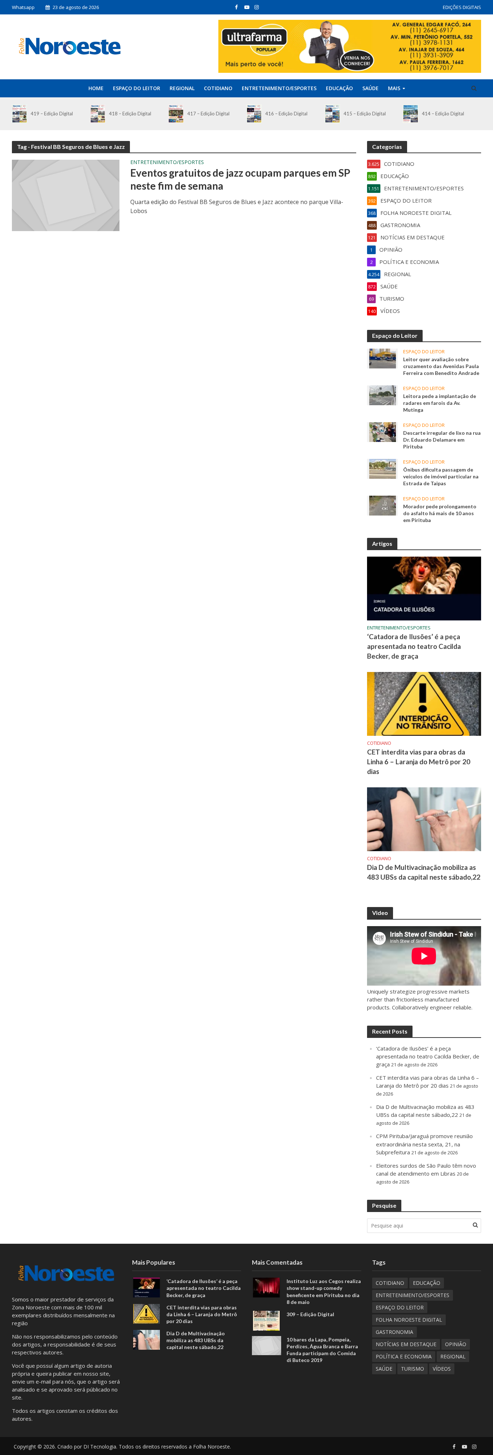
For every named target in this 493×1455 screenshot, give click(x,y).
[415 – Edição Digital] (332, 114)
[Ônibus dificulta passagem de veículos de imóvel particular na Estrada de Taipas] (382, 468)
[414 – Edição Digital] (410, 114)
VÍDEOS (442, 1368)
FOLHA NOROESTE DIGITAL (409, 1319)
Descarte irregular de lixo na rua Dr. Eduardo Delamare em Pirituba (442, 440)
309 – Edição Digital (310, 1314)
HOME (96, 88)
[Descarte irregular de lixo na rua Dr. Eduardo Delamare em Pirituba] (382, 431)
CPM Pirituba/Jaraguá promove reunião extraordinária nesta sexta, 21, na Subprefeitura (424, 1143)
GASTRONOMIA (394, 1331)
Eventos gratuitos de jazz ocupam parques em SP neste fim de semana (240, 179)
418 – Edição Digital (130, 113)
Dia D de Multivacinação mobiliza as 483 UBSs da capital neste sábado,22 (423, 872)
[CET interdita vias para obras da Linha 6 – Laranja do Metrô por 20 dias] (424, 703)
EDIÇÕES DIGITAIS (462, 7)
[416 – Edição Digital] (254, 114)
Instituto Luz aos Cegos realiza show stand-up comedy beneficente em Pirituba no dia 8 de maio (324, 1291)
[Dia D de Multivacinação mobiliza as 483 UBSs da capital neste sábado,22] (424, 818)
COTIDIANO (218, 88)
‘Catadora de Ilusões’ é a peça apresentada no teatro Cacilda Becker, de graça (414, 646)
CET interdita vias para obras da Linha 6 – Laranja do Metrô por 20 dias (418, 761)
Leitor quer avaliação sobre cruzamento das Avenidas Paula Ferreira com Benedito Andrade (441, 366)
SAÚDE (370, 88)
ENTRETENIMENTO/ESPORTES (279, 88)
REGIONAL (182, 88)
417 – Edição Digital (208, 113)
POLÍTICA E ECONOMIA (404, 1356)
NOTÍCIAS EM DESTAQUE (406, 1344)
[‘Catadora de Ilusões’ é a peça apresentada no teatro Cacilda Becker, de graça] (424, 588)
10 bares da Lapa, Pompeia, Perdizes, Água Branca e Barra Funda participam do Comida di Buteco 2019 (322, 1349)
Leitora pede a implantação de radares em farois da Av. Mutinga (439, 403)
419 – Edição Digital (52, 113)
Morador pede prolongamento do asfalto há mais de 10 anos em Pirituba (439, 513)
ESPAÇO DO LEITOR (136, 88)
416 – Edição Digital (286, 113)
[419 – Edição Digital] (19, 114)
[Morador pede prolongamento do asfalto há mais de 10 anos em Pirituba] (382, 505)
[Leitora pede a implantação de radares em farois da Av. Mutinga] (382, 394)
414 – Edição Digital (443, 113)
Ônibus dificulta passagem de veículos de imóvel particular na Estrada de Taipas (441, 476)
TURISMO (412, 1368)
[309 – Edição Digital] (266, 1319)
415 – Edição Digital (365, 113)
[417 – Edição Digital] (175, 114)
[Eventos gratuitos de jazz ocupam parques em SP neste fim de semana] (65, 195)
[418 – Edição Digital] (97, 114)
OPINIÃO (455, 1344)
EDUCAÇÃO (339, 88)
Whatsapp (23, 7)
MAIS (394, 88)
